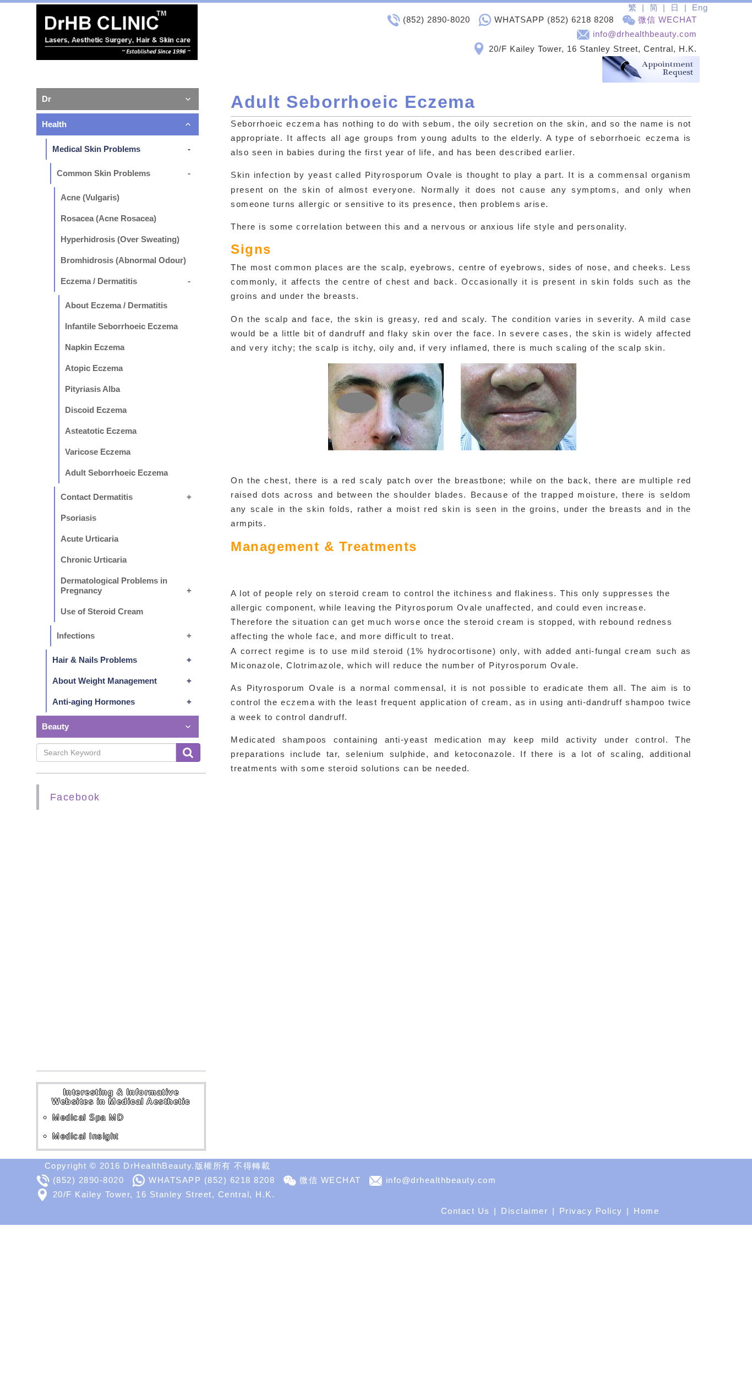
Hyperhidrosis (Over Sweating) (120, 239)
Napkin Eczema (94, 347)
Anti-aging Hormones (93, 701)
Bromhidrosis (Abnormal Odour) (123, 260)
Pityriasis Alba (92, 389)
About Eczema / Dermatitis (116, 305)
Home (646, 1211)
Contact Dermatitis (97, 497)
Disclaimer (524, 1211)
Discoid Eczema (96, 410)
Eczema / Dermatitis (99, 281)
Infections (76, 635)
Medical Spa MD (88, 1117)
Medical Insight (85, 1136)
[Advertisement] (330, 1302)
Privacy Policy (591, 1211)
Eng (700, 7)
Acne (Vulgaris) (90, 197)
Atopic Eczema (94, 368)
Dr (46, 98)
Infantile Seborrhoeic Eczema (121, 326)
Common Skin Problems (103, 173)
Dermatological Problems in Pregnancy (114, 585)
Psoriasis (78, 517)
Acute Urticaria (89, 538)
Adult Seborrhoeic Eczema (116, 472)
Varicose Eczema (97, 451)
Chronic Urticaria (94, 559)
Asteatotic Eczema (101, 430)
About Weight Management (104, 680)
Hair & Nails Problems (94, 659)
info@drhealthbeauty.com (645, 34)
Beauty (55, 726)
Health (54, 124)
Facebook (75, 797)
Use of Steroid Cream (102, 611)
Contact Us (465, 1211)
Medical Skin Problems (96, 149)
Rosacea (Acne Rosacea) (108, 218)
